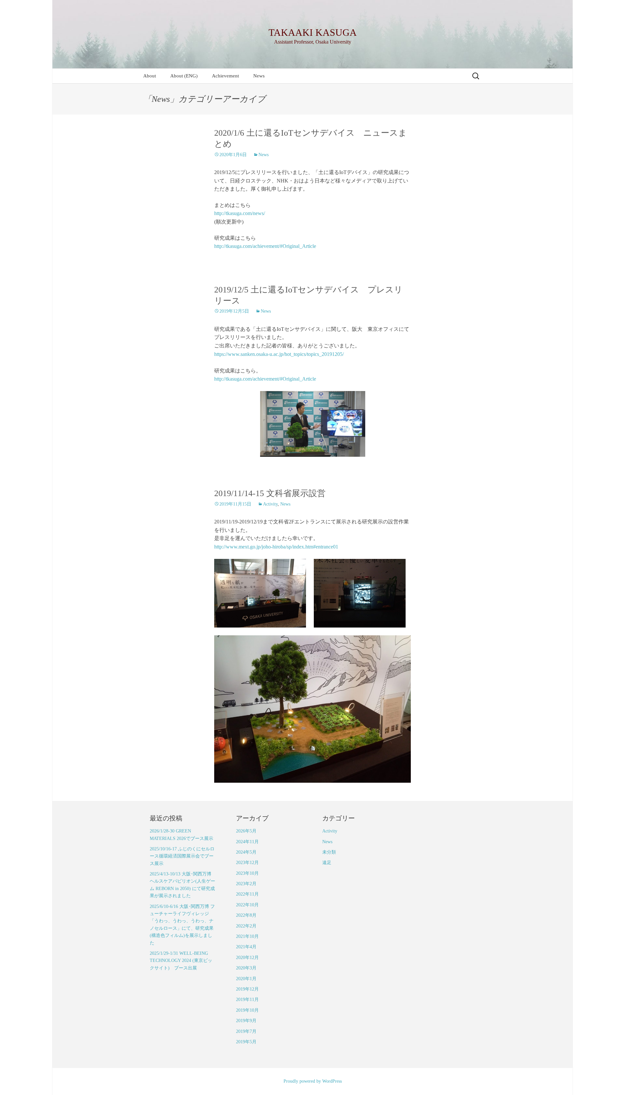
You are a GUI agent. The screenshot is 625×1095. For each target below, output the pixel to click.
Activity (270, 504)
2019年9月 (246, 1020)
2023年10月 (247, 873)
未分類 (329, 852)
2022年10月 (247, 904)
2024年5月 (246, 852)
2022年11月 (247, 894)
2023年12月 (247, 862)
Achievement (225, 75)
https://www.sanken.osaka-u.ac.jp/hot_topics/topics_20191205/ (279, 354)
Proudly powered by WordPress (313, 1081)
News (259, 75)
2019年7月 (246, 1031)
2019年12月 (247, 989)
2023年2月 (246, 883)
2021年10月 (247, 936)
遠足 (326, 862)
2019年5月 (246, 1041)
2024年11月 (247, 841)
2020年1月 (246, 978)
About (149, 75)
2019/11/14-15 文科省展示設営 (270, 493)
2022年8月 (246, 915)
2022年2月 (246, 926)
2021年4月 (246, 946)
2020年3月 (246, 968)
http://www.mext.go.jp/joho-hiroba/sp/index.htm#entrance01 (276, 546)
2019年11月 (247, 999)
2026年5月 (246, 831)
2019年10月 (247, 1010)
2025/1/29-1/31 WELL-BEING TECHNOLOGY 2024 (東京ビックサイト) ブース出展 (181, 960)
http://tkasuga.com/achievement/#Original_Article (265, 246)
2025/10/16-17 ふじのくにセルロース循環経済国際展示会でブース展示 (182, 856)
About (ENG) (184, 75)
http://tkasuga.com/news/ (239, 213)
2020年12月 (247, 957)
